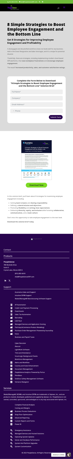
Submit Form (55, 117)
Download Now (36, 185)
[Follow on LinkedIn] (5, 280)
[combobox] (12, 111)
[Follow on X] (9, 280)
